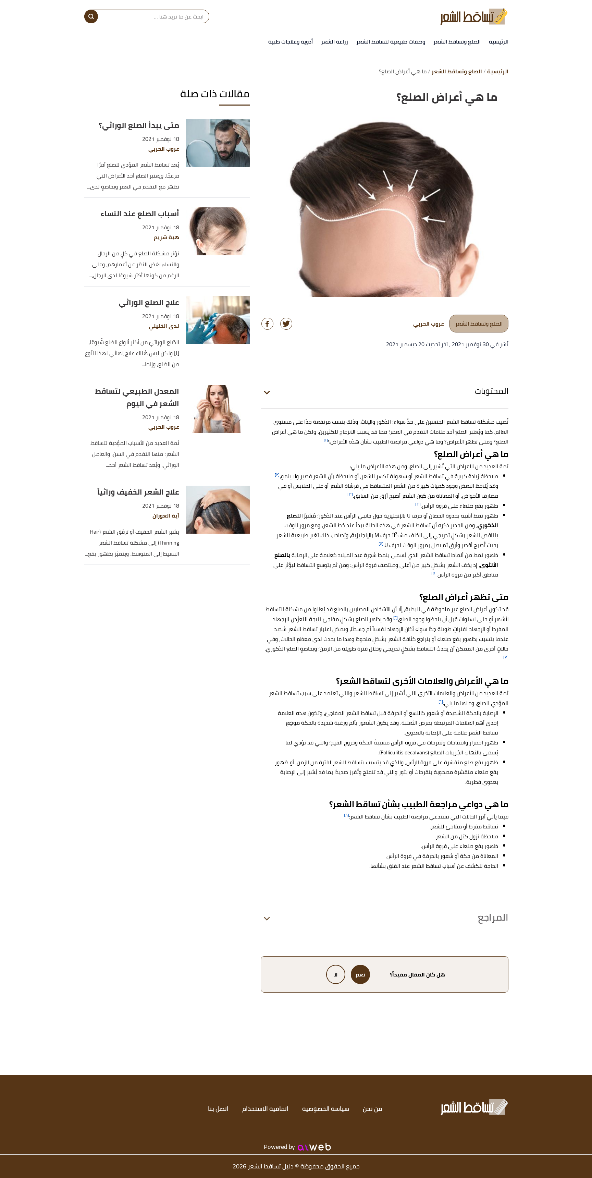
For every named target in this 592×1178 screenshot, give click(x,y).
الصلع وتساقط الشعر (457, 41)
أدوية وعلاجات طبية (290, 41)
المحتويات (491, 391)
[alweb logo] (314, 1147)
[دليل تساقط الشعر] (474, 16)
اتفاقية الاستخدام (265, 1108)
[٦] (395, 617)
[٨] (346, 815)
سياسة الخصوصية (325, 1108)
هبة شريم (166, 237)
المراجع (493, 917)
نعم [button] (360, 974)
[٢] (277, 474)
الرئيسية (498, 41)
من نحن (372, 1108)
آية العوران (165, 516)
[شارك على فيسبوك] (267, 324)
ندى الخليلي (164, 326)
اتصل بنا (218, 1108)
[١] (326, 440)
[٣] (350, 494)
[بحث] (91, 16)
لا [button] (335, 974)
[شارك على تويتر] (286, 324)
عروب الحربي (163, 149)
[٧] (505, 657)
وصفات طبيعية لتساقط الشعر (390, 41)
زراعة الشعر (334, 41)
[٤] (381, 543)
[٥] (433, 573)
